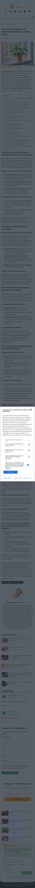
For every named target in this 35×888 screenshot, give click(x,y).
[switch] (28, 444)
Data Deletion (8, 478)
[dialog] (17, 444)
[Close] (31, 410)
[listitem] (17, 440)
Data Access (17, 478)
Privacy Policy (27, 478)
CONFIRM (10, 472)
